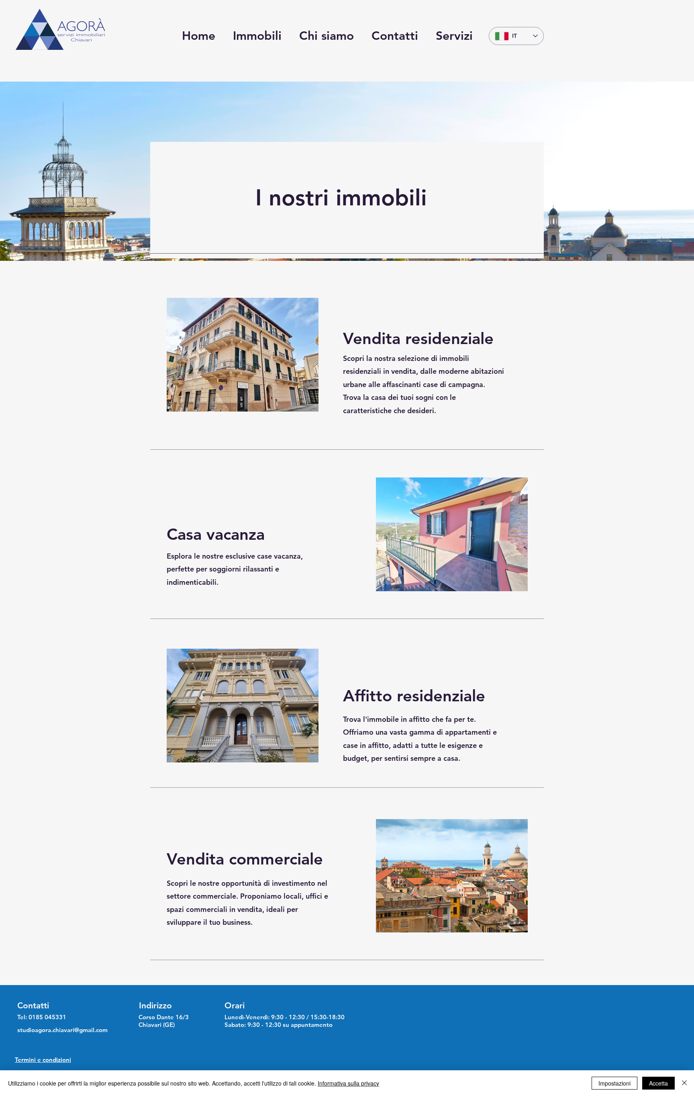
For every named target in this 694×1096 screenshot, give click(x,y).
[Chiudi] (684, 1083)
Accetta (658, 1083)
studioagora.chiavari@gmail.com (62, 1030)
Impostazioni (614, 1083)
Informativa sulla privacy (348, 1083)
